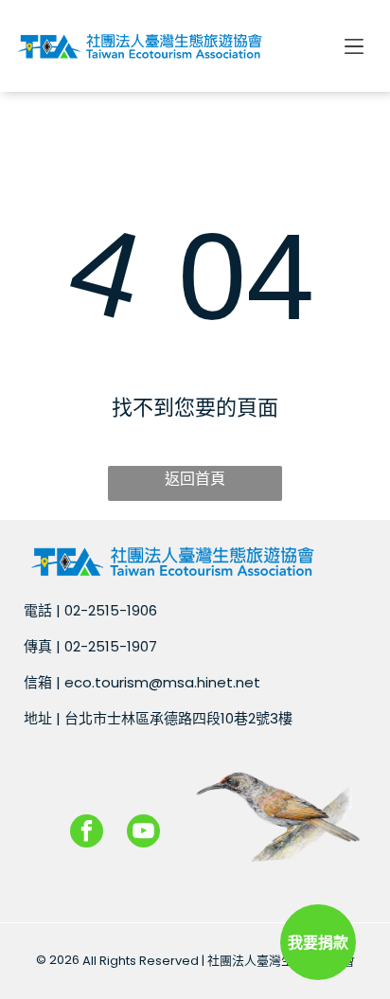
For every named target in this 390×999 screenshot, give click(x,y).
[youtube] (143, 833)
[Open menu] (354, 46)
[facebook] (86, 833)
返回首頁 (195, 479)
